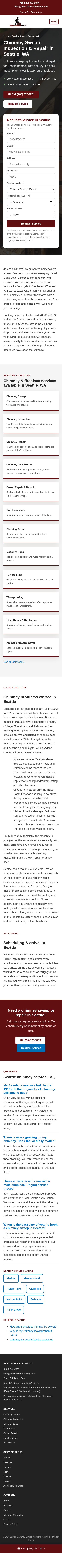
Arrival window (14, 209)
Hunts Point (14, 1288)
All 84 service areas (13, 1485)
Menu (54, 21)
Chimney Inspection (29, 423)
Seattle (6, 1457)
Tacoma (7, 1467)
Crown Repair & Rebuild (30, 491)
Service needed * (15, 183)
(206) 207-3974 (11, 1369)
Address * (12, 158)
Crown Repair (10, 1433)
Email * (10, 146)
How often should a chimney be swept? (33, 1326)
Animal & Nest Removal (29, 647)
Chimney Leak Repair (28, 468)
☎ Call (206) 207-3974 (21, 94)
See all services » (14, 661)
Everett (7, 1481)
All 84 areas (14, 1309)
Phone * (11, 133)
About (6, 1500)
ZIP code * (12, 171)
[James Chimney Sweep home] (17, 21)
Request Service (18, 104)
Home (6, 36)
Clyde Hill (35, 1288)
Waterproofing (29, 601)
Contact (7, 1519)
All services (9, 1442)
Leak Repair (9, 1428)
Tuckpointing (30, 578)
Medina (11, 1278)
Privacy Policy (10, 1524)
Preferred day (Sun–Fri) (18, 196)
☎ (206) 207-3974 (29, 3)
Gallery (7, 1510)
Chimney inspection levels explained (31, 1339)
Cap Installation (29, 512)
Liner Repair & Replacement (29, 624)
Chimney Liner (10, 1424)
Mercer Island (32, 1278)
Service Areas (18, 36)
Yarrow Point (14, 1299)
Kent (5, 1471)
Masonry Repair (29, 556)
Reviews (7, 1505)
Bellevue (35, 1299)
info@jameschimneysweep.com (31, 6)
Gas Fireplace (10, 1438)
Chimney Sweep (29, 400)
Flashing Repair (27, 533)
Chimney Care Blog (13, 1515)
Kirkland (7, 1476)
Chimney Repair (30, 446)
